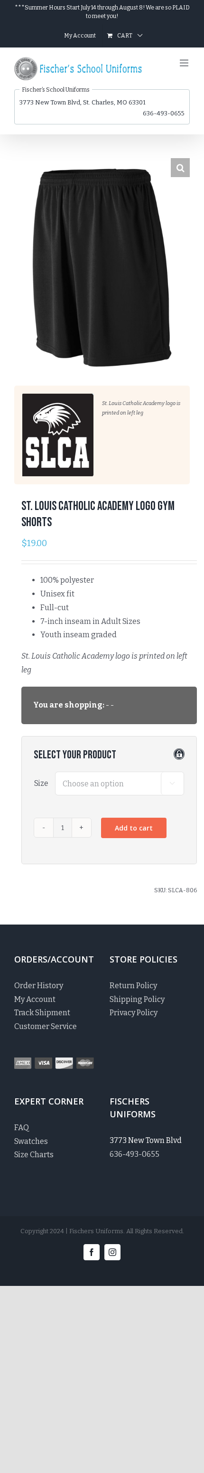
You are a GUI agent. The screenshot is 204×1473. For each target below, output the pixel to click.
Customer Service (45, 1026)
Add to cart (134, 827)
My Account (35, 999)
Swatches (31, 1141)
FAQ (21, 1127)
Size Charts (34, 1154)
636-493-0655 (164, 113)
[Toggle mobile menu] (185, 63)
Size (41, 783)
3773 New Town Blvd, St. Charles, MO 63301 (82, 102)
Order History (38, 985)
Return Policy (133, 985)
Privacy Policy (134, 1012)
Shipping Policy (137, 999)
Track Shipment (42, 1012)
